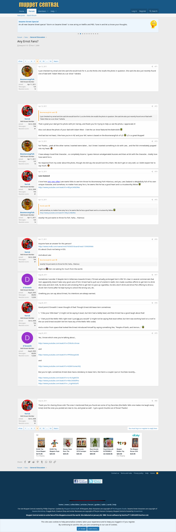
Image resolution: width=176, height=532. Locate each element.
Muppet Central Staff (71, 509)
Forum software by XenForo (128, 515)
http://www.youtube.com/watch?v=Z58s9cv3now (58, 343)
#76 (156, 239)
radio (103, 505)
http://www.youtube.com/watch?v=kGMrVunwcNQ (59, 366)
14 (50, 61)
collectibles (74, 505)
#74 (156, 172)
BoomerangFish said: (47, 112)
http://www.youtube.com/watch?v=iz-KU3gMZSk (58, 377)
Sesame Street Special (29, 21)
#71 (156, 66)
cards (109, 505)
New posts (21, 15)
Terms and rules (126, 473)
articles (84, 505)
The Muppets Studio (119, 509)
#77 (156, 275)
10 (97, 33)
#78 (156, 303)
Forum (32, 11)
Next (55, 61)
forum (90, 505)
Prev (20, 61)
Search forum (31, 15)
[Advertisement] (88, 53)
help (114, 505)
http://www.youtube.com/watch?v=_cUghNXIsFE (58, 383)
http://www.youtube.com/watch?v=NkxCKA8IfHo (58, 380)
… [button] (28, 61)
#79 (156, 333)
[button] (26, 11)
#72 (156, 106)
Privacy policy (138, 473)
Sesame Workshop (38, 511)
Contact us (115, 473)
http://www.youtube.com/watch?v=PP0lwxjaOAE (58, 354)
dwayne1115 (23, 45)
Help (52, 11)
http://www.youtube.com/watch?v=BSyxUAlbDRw (59, 187)
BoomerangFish (27, 79)
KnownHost (138, 511)
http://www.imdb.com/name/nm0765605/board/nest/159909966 (65, 246)
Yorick (27, 119)
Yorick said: (44, 206)
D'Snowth (27, 287)
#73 (156, 141)
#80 (156, 401)
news (67, 505)
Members (42, 11)
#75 (156, 200)
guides (97, 505)
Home (21, 11)
